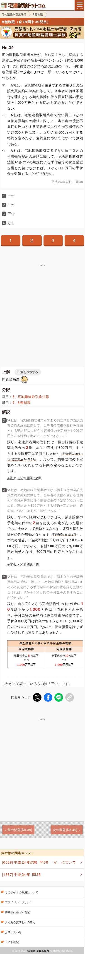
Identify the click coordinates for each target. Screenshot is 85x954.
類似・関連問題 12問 (25, 478)
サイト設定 (12, 942)
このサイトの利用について (21, 892)
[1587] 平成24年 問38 (21, 874)
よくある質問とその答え (20, 922)
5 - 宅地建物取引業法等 (30, 396)
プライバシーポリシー (18, 902)
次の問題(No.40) (65, 829)
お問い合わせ (13, 932)
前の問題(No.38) (19, 829)
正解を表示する (27, 372)
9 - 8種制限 (21, 402)
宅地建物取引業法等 (14, 14)
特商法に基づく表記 (17, 912)
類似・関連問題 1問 (25, 564)
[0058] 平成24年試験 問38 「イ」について (39, 862)
